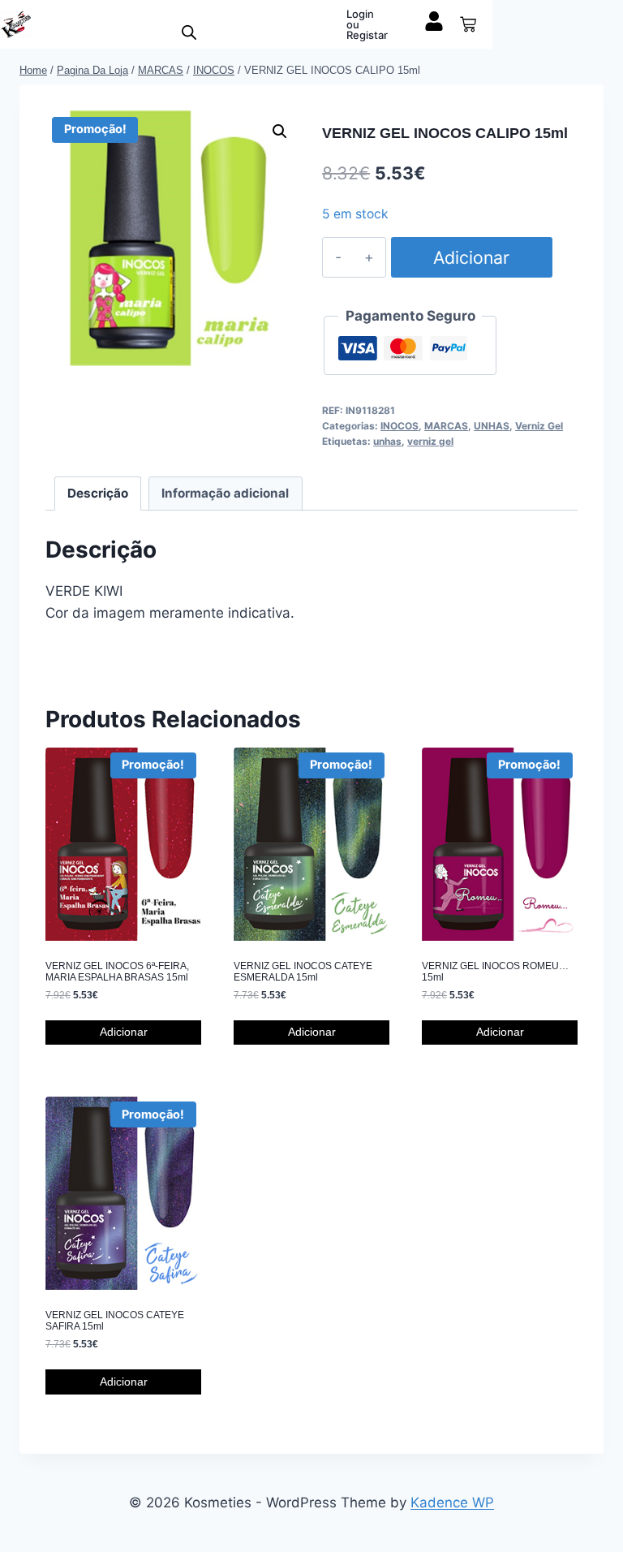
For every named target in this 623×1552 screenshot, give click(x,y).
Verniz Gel (539, 426)
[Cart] (468, 24)
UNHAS (491, 426)
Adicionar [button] (124, 1031)
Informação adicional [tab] (225, 493)
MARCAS (446, 426)
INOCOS (399, 426)
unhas (387, 441)
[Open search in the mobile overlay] (189, 32)
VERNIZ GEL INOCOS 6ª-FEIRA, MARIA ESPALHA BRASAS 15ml (117, 971)
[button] (279, 131)
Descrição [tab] (97, 493)
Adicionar (471, 257)
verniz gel (430, 441)
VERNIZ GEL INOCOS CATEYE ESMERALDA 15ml (303, 971)
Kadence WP (452, 1502)
